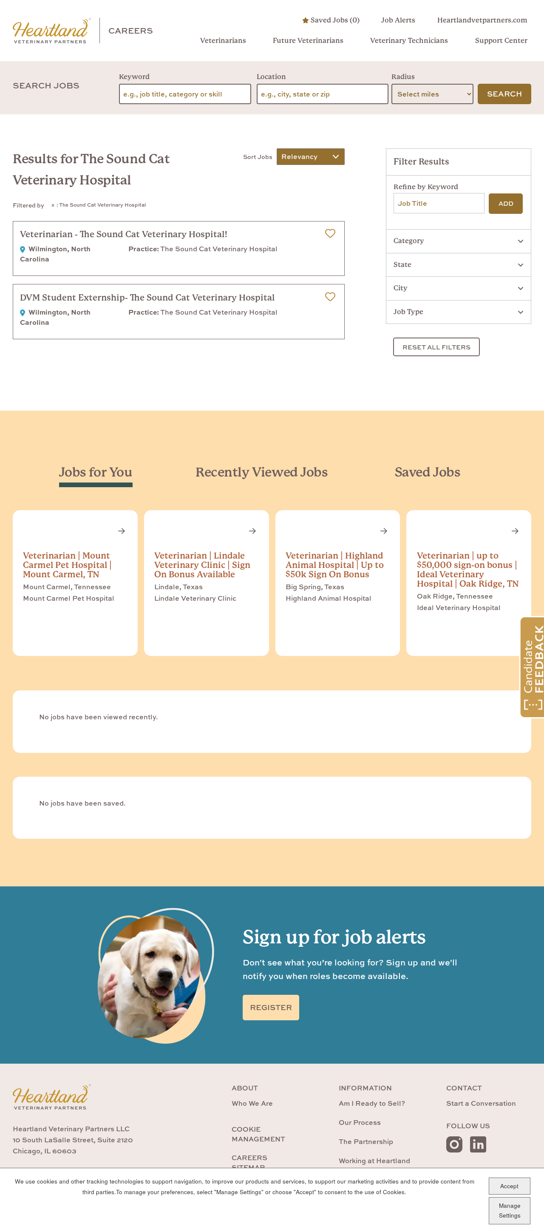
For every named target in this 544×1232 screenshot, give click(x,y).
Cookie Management (258, 1133)
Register (271, 1007)
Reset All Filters (436, 347)
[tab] (95, 472)
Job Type (408, 312)
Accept (509, 1185)
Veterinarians (223, 41)
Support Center (501, 41)
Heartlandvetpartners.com (482, 20)
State (402, 265)
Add (506, 203)
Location (271, 77)
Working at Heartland (374, 1160)
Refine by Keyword (426, 187)
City (401, 288)
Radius (403, 77)
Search (504, 93)
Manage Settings (510, 1210)
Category (409, 241)
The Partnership (366, 1141)
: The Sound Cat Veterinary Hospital (101, 204)
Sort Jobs (257, 157)
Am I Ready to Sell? (372, 1103)
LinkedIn (478, 1144)
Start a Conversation (481, 1103)
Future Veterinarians (308, 41)
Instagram (454, 1144)
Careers (130, 30)
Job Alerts (398, 20)
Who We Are (252, 1103)
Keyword (134, 77)
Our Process (360, 1122)
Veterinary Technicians (409, 41)
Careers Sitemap (249, 1162)
